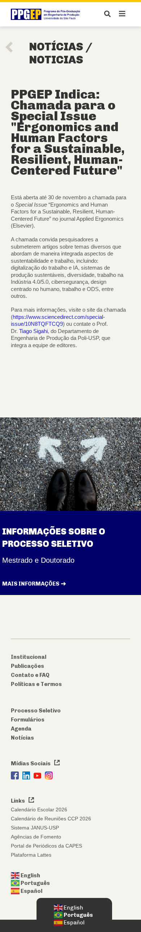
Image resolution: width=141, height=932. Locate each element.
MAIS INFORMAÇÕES (30, 584)
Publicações (27, 666)
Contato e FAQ (30, 675)
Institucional (28, 657)
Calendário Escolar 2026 (39, 809)
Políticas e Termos (36, 684)
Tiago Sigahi (33, 331)
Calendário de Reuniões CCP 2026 (51, 818)
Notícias (22, 738)
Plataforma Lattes (31, 855)
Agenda (21, 728)
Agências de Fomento (36, 837)
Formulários (27, 719)
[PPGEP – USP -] (46, 14)
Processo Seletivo (36, 710)
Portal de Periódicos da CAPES (46, 846)
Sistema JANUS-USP (35, 828)
